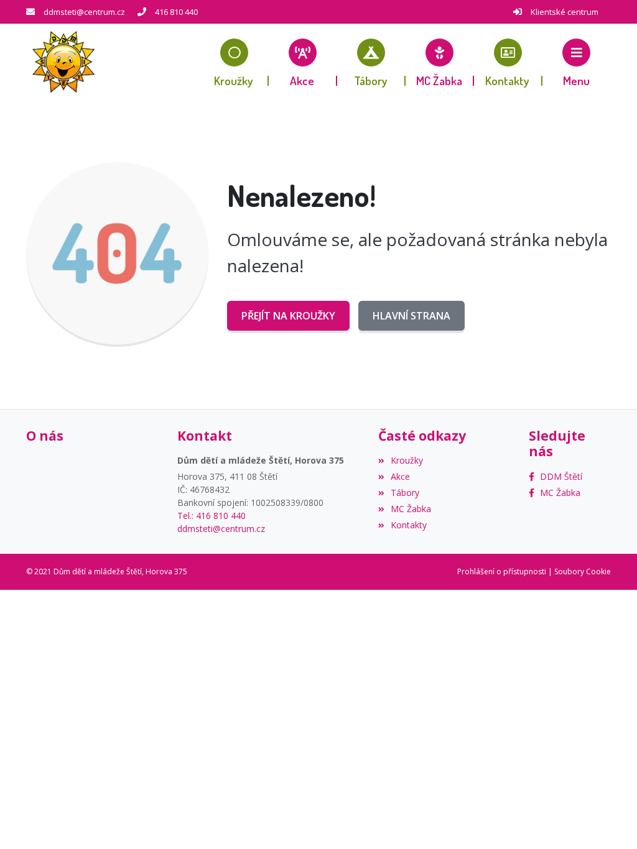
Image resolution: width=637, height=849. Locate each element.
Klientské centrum (564, 11)
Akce (400, 476)
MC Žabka (411, 509)
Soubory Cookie (582, 571)
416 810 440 (176, 11)
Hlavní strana (411, 316)
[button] (576, 62)
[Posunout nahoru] (609, 821)
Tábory (405, 492)
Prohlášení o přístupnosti (501, 571)
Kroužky (407, 460)
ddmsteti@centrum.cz (84, 11)
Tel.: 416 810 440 (211, 515)
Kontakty (409, 525)
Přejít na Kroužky (288, 316)
